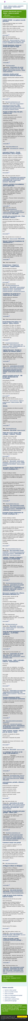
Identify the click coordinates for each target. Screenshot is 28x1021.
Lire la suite (5, 35)
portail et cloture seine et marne (14, 462)
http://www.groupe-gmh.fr (11, 863)
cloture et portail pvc (12, 693)
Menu (24, 1)
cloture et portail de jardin (16, 210)
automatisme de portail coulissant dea (13, 585)
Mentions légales (11, 1005)
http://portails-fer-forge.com (12, 503)
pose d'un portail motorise (14, 838)
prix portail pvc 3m (13, 347)
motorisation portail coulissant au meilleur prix (13, 108)
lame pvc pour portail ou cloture (16, 933)
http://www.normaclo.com (11, 624)
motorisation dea (7, 180)
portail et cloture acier (16, 41)
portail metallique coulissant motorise (17, 507)
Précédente (13, 978)
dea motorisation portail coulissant (11, 105)
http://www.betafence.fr (11, 209)
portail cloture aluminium (9, 725)
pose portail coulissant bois (12, 999)
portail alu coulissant (10, 997)
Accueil (4, 1005)
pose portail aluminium (14, 656)
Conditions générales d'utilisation (12, 1006)
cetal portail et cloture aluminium (19, 291)
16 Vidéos (11, 16)
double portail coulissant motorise (16, 103)
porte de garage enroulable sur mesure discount (15, 367)
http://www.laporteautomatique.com (14, 583)
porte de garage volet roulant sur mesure (12, 368)
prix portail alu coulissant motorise (11, 109)
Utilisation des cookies (20, 1007)
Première (8, 978)
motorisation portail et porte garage (13, 179)
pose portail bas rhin (14, 148)
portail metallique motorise (15, 510)
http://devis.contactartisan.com (13, 832)
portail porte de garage (11, 1000)
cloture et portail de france (9, 212)
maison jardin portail (7, 213)
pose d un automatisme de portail (13, 995)
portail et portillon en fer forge (13, 68)
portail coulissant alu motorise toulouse (10, 105)
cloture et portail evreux (14, 400)
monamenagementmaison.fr (12, 342)
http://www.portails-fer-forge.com (13, 548)
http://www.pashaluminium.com (12, 101)
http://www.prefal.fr (10, 65)
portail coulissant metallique (9, 508)
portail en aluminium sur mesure (12, 589)
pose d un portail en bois (11, 991)
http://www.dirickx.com (11, 428)
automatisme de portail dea (13, 366)
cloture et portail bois (14, 40)
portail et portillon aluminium (14, 70)
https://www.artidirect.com (12, 146)
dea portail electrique (16, 890)
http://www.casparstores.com (12, 285)
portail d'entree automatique (11, 728)
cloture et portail (20, 212)
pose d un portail (9, 993)
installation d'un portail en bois (16, 42)
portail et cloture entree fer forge (12, 778)
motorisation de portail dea (13, 68)
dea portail (12, 181)
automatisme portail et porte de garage (12, 370)
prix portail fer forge (14, 775)
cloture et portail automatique (17, 805)
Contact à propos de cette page (10, 1008)
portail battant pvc (18, 346)
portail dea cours (7, 934)
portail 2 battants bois (13, 936)
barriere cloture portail (10, 990)
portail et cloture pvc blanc (15, 344)
